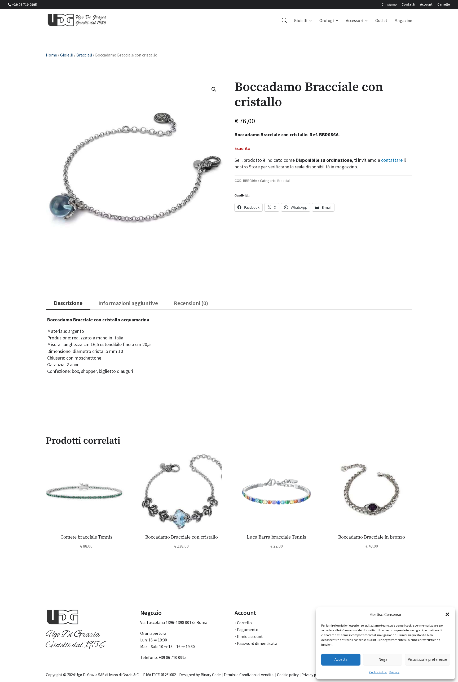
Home (51, 55)
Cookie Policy (378, 672)
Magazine (403, 21)
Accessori (354, 21)
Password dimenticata (257, 643)
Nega (382, 659)
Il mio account (250, 636)
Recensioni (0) (191, 303)
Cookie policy (288, 674)
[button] (447, 614)
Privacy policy (312, 674)
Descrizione (68, 303)
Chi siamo (389, 5)
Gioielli (300, 21)
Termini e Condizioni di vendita (248, 674)
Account (426, 5)
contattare (392, 160)
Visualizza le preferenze (427, 659)
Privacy (394, 672)
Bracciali (84, 55)
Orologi (326, 21)
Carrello (443, 5)
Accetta (340, 659)
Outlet (381, 21)
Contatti (408, 5)
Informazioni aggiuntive (128, 303)
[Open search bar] (284, 20)
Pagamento (247, 629)
